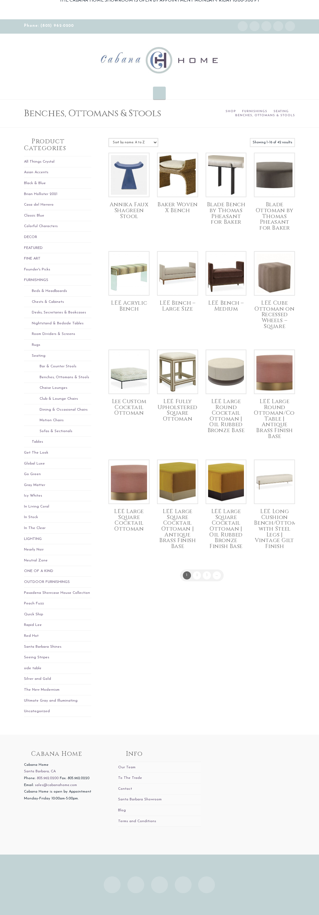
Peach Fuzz (34, 603)
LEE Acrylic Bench (129, 306)
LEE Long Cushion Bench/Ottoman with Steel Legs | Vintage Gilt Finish (279, 529)
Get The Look (36, 453)
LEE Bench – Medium (226, 306)
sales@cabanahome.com (56, 785)
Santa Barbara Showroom (140, 799)
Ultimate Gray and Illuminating (51, 701)
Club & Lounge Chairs (59, 399)
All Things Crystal (39, 162)
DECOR (30, 237)
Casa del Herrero (39, 205)
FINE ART (32, 258)
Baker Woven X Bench (177, 207)
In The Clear (34, 528)
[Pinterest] (290, 26)
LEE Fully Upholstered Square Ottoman (178, 410)
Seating (38, 356)
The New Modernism (42, 690)
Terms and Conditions (137, 821)
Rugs (36, 345)
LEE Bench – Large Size (177, 306)
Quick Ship (33, 614)
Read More (129, 185)
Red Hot (31, 636)
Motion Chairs (52, 420)
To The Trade (130, 778)
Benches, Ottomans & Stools (64, 377)
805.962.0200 (48, 778)
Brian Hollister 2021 (40, 194)
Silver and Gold (37, 679)
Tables (37, 442)
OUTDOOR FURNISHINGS (47, 582)
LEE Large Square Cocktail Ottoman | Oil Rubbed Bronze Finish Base (226, 529)
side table (32, 668)
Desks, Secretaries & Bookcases (59, 312)
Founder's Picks (37, 269)
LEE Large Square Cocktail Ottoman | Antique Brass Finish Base (177, 529)
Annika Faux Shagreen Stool (129, 210)
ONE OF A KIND (38, 571)
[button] (159, 93)
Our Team (127, 767)
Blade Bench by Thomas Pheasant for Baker (226, 213)
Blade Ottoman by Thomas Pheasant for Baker (274, 216)
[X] (266, 26)
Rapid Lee (33, 625)
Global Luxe (34, 463)
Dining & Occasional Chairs (64, 410)
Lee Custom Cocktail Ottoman (129, 407)
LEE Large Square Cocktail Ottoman (129, 520)
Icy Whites (33, 496)
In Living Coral (36, 506)
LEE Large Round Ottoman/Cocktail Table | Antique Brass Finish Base (284, 419)
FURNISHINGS (36, 280)
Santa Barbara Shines (42, 647)
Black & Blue (35, 183)
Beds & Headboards (49, 291)
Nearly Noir (34, 549)
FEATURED (33, 248)
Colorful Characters (41, 226)
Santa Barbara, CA (40, 771)
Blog (122, 810)
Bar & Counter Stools (58, 366)
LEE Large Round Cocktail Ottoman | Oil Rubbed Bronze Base (226, 416)
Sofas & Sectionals (56, 431)
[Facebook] (254, 26)
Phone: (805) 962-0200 (49, 26)
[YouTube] (278, 26)
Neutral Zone (36, 560)
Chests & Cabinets (48, 302)
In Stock (31, 517)
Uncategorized (37, 711)
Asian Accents (36, 172)
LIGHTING (33, 539)
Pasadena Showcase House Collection (57, 593)
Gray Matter (34, 485)
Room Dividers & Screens (53, 334)
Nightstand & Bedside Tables (57, 323)
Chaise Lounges (53, 388)
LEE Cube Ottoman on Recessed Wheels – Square (274, 314)
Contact (125, 789)
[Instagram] (243, 26)
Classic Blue (34, 215)
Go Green (32, 474)
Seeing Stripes (36, 657)
